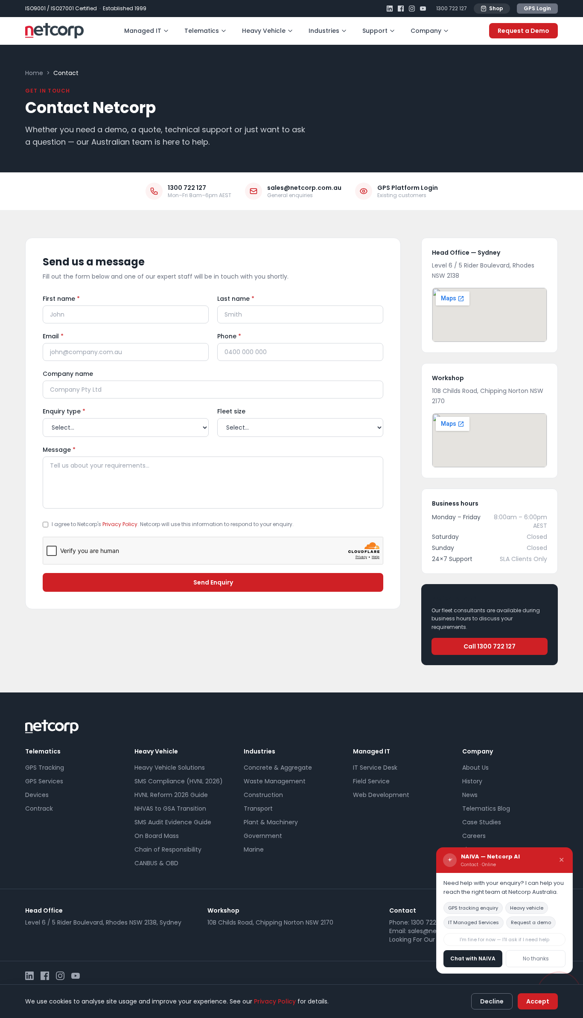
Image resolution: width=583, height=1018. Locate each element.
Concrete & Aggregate (278, 767)
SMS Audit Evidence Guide (172, 822)
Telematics (201, 30)
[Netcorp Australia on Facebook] (401, 9)
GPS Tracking (44, 767)
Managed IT (142, 30)
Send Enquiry (213, 582)
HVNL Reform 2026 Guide (171, 795)
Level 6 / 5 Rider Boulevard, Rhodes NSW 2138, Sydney (103, 922)
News (470, 795)
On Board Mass (156, 836)
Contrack (39, 808)
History (472, 781)
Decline (492, 1001)
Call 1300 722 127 (489, 646)
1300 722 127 (451, 8)
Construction (263, 795)
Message (59, 449)
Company (426, 30)
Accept (537, 1001)
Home (34, 73)
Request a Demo (523, 30)
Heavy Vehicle (264, 30)
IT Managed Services (473, 922)
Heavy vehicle (526, 908)
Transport (258, 808)
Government (263, 836)
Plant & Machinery (271, 822)
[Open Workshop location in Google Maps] (489, 440)
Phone (229, 336)
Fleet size (231, 411)
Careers (474, 836)
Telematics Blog (486, 808)
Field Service (371, 781)
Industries (324, 30)
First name (61, 298)
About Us (475, 767)
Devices (37, 795)
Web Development (381, 795)
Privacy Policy (119, 524)
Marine (254, 849)
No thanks (536, 958)
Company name (68, 373)
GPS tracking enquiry (473, 908)
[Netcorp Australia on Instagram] (412, 9)
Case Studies (481, 822)
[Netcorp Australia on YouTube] (423, 9)
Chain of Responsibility (167, 849)
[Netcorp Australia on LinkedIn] (390, 9)
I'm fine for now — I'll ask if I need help (504, 939)
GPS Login (537, 8)
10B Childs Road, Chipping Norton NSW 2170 (270, 922)
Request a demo (531, 922)
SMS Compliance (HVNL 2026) (178, 781)
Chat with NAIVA (473, 958)
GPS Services (44, 781)
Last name (235, 298)
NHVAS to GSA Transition (170, 808)
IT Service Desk (375, 767)
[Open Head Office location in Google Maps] (489, 315)
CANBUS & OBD (156, 863)
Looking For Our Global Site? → (434, 939)
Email (53, 336)
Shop (496, 8)
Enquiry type (64, 411)
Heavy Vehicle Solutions (169, 767)
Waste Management (275, 781)
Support (375, 30)
